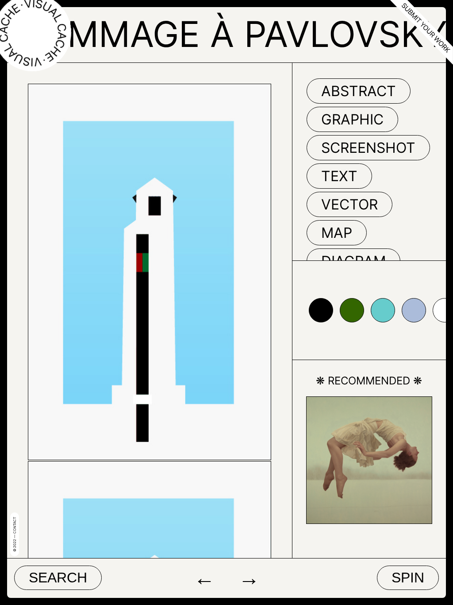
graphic (352, 119)
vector (349, 204)
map (336, 232)
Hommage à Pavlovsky (230, 33)
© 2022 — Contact (14, 534)
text (339, 176)
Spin (408, 578)
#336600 (352, 310)
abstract (358, 91)
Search (58, 578)
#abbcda (414, 310)
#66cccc (383, 310)
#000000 (321, 310)
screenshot (368, 147)
